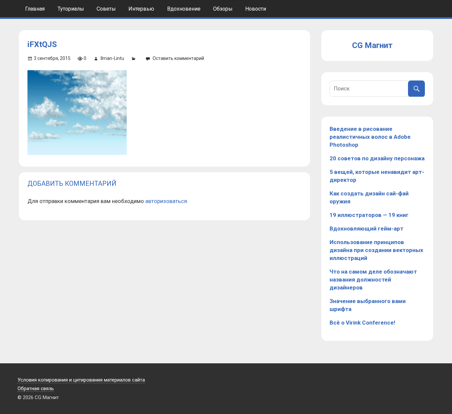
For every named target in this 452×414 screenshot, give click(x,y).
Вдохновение (184, 9)
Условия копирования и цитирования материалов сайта (81, 380)
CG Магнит (372, 45)
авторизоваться (166, 201)
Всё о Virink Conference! (362, 322)
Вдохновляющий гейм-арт (366, 228)
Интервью (141, 9)
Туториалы (71, 9)
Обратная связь (36, 388)
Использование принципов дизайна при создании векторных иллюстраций (376, 250)
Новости (255, 9)
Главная (35, 9)
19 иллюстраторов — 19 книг (369, 215)
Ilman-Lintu (112, 58)
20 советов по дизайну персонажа (377, 158)
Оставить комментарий (178, 58)
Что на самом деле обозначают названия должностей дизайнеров (373, 279)
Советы (106, 9)
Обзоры (223, 9)
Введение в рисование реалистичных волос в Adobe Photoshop (370, 137)
